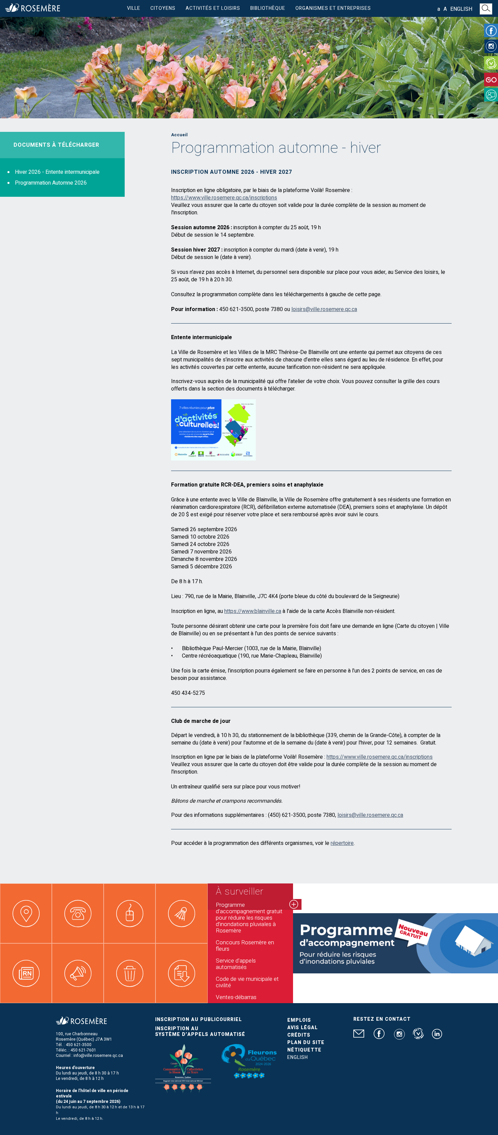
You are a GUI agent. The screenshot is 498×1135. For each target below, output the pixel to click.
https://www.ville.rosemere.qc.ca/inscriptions (224, 198)
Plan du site (306, 1042)
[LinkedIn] (437, 1037)
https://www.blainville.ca (252, 611)
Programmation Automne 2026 (51, 183)
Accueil (179, 135)
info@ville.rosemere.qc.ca (98, 1056)
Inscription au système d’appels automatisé (200, 1031)
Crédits (298, 1035)
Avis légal (302, 1027)
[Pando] (491, 94)
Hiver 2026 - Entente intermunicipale (57, 172)
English (461, 9)
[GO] (491, 79)
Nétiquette (304, 1050)
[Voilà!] (491, 63)
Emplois (299, 1020)
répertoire (342, 843)
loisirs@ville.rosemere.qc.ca (324, 309)
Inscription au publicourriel (198, 1019)
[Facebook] (491, 30)
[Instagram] (491, 46)
